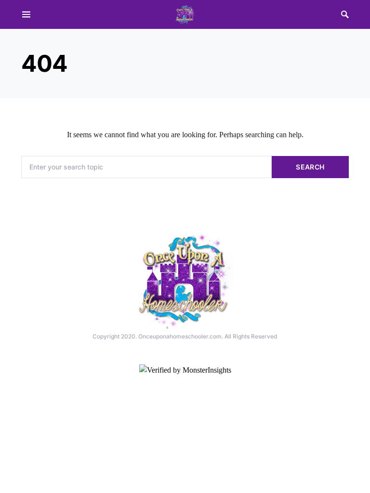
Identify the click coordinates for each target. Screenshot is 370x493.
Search (310, 167)
